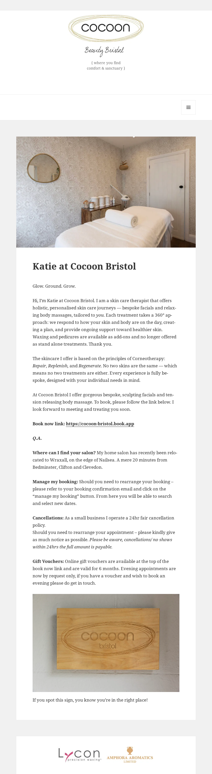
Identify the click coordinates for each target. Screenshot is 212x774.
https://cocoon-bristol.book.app (100, 424)
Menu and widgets (188, 114)
